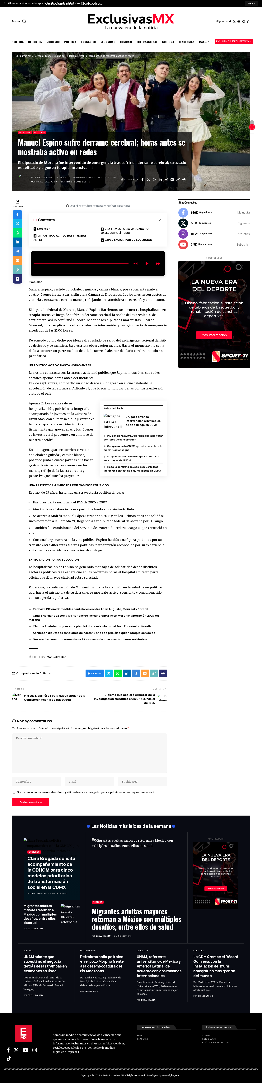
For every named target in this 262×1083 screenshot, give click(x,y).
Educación (143, 950)
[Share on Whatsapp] (154, 180)
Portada (25, 132)
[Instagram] (243, 21)
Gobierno (34, 851)
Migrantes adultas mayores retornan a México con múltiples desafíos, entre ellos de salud (40, 914)
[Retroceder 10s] (135, 263)
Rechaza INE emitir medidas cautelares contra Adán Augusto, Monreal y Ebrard (90, 609)
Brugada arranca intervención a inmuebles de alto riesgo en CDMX (143, 421)
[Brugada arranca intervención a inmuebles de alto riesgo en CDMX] (113, 421)
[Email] (172, 180)
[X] (234, 21)
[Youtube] (214, 244)
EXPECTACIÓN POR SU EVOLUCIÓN (128, 240)
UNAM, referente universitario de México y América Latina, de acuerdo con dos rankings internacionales (159, 966)
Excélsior (43, 228)
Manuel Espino (57, 657)
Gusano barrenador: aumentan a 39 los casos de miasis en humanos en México (90, 639)
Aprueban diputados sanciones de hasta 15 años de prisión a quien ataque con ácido (94, 633)
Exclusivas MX (45, 177)
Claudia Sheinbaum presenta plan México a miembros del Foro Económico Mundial (92, 626)
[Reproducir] (147, 264)
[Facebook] (230, 21)
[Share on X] (148, 180)
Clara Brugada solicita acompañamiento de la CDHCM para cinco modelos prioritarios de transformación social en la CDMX (51, 872)
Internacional (88, 950)
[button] (251, 3)
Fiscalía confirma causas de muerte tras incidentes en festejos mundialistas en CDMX (132, 468)
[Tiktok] (248, 21)
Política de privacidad (60, 3)
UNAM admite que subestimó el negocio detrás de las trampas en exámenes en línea (45, 963)
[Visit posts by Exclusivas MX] (23, 179)
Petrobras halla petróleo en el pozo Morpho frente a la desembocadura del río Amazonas (102, 963)
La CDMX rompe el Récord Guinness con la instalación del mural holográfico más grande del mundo (215, 966)
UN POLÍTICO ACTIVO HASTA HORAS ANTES (60, 237)
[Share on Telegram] (166, 180)
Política (39, 132)
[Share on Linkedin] (160, 180)
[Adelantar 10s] (158, 263)
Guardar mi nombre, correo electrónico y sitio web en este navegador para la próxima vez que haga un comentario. (86, 792)
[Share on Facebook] (142, 180)
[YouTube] (238, 21)
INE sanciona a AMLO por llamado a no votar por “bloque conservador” (133, 437)
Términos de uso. (92, 3)
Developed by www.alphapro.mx (164, 1075)
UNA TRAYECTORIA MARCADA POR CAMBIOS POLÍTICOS (126, 231)
